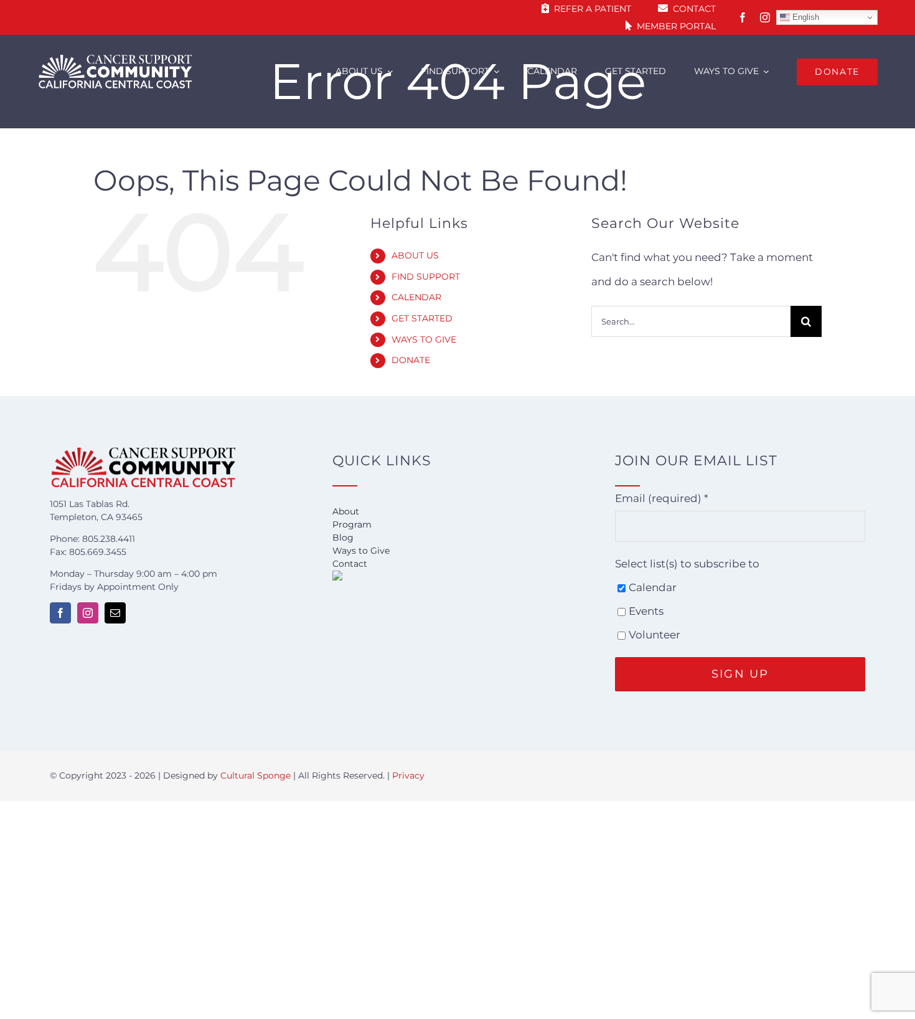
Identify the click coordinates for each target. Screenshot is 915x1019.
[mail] (115, 612)
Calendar (653, 587)
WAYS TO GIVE (424, 339)
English (804, 17)
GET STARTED (422, 318)
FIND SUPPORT (426, 276)
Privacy (408, 775)
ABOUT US (415, 255)
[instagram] (765, 17)
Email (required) (661, 498)
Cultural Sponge (255, 775)
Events (646, 611)
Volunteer (654, 634)
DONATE (411, 360)
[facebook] (743, 17)
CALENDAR (416, 297)
